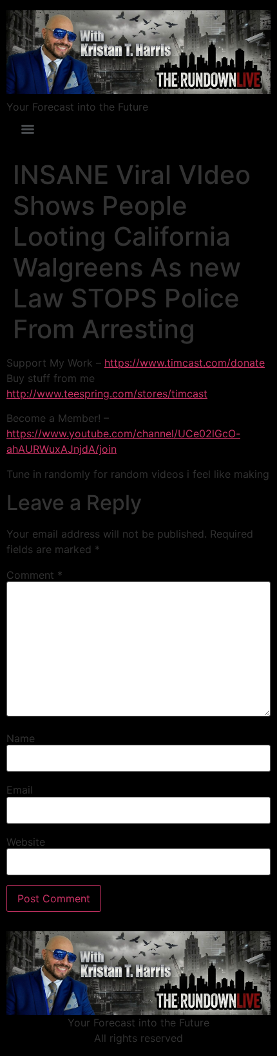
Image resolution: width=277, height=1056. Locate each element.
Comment (34, 575)
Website (25, 842)
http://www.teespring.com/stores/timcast (106, 393)
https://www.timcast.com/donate (184, 362)
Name (20, 738)
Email (19, 790)
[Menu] (27, 129)
